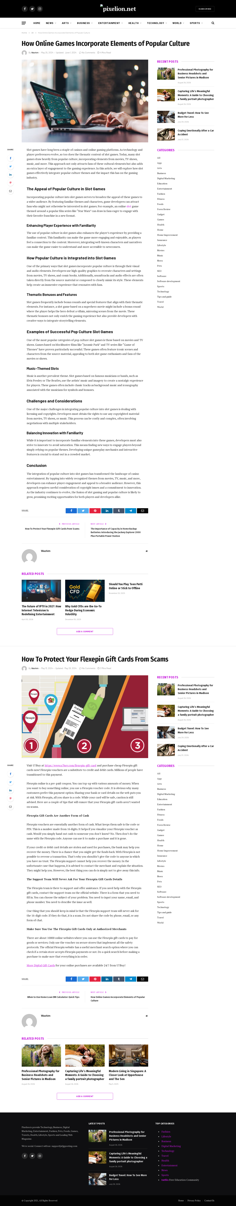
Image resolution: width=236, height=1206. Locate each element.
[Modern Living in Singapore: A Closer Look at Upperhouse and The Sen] (128, 1055)
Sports (195, 22)
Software (161, 276)
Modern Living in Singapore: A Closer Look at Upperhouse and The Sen (127, 1075)
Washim (35, 52)
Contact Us (209, 1200)
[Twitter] (10, 166)
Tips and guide (164, 296)
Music (160, 255)
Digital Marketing (166, 178)
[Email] (10, 191)
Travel (160, 301)
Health (133, 22)
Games (160, 219)
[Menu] (24, 23)
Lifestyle (161, 245)
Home (36, 22)
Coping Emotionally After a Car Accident (196, 132)
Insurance (162, 240)
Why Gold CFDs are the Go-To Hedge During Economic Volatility (83, 610)
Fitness (161, 198)
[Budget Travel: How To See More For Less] (166, 117)
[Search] (212, 23)
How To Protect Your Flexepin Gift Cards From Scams (52, 528)
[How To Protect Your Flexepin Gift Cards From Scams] (85, 716)
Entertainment (109, 22)
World (176, 22)
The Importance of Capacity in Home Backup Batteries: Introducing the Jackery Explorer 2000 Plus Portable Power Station (116, 532)
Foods (160, 204)
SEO (159, 270)
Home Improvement (167, 234)
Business (83, 22)
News (50, 22)
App (159, 162)
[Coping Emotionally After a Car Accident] (166, 134)
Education (162, 183)
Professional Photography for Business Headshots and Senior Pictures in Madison (195, 73)
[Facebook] (10, 158)
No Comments (88, 52)
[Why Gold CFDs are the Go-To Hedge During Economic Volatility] (85, 591)
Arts (65, 22)
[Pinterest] (10, 183)
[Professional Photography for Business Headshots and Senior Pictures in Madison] (166, 74)
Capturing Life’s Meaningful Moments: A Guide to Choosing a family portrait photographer (196, 95)
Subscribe (205, 9)
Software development (168, 281)
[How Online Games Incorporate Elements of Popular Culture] (85, 101)
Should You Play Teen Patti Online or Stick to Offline (126, 586)
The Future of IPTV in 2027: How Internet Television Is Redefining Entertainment (41, 610)
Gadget (161, 214)
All (158, 157)
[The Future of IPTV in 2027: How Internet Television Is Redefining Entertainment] (41, 591)
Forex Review (163, 209)
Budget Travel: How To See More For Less (193, 114)
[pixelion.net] (118, 9)
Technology (155, 22)
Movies (160, 250)
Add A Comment (84, 631)
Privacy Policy (194, 1200)
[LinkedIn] (10, 174)
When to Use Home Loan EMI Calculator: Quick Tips (53, 997)
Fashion (161, 193)
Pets (159, 265)
